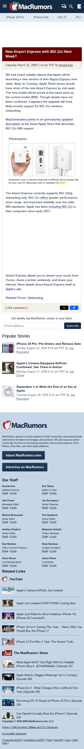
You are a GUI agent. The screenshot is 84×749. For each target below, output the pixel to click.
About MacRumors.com (23, 455)
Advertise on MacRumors (25, 467)
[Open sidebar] (79, 7)
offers (44, 197)
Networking (35, 297)
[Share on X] (64, 308)
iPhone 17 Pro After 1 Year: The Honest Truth (44, 641)
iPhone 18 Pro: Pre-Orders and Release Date (48, 343)
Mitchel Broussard (12, 515)
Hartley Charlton (11, 529)
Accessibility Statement (14, 733)
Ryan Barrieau (50, 544)
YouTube (16, 579)
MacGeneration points (21, 119)
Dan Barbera (9, 544)
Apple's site (13, 289)
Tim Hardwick (50, 515)
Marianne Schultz (52, 529)
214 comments (16, 307)
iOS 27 (62, 17)
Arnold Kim (66, 65)
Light (74, 740)
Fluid (49, 740)
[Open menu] (4, 6)
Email (5, 493)
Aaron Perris (49, 558)
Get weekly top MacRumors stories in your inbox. (42, 318)
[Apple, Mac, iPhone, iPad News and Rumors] (31, 11)
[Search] (73, 6)
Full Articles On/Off (34, 740)
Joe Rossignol (50, 500)
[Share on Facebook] (74, 308)
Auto (68, 740)
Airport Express (60, 79)
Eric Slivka (48, 486)
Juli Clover (8, 500)
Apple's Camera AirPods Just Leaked (39, 590)
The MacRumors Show (31, 653)
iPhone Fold (40, 17)
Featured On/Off (12, 740)
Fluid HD (58, 740)
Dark (4, 743)
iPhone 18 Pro (15, 17)
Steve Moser (9, 558)
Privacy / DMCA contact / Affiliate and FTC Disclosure (30, 727)
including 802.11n (61, 206)
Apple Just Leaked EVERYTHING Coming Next (46, 603)
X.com (13, 493)
